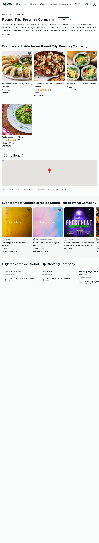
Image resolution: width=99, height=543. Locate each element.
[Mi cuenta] (94, 4)
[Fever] (7, 4)
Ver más (6, 34)
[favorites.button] (29, 53)
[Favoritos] (86, 4)
